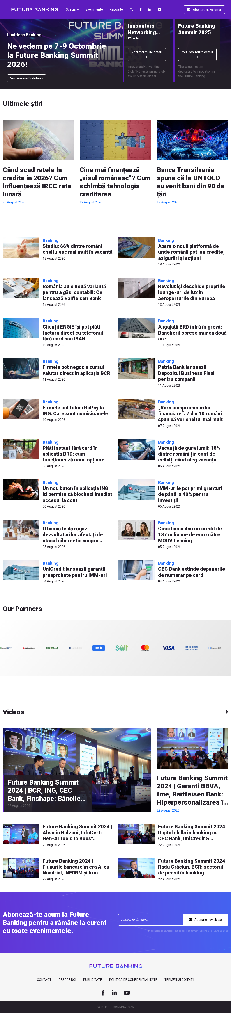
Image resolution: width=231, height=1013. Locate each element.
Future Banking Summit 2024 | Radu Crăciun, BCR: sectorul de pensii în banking (193, 867)
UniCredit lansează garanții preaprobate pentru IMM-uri (75, 572)
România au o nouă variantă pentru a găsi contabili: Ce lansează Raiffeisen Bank (74, 292)
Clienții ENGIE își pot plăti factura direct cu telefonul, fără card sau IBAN (73, 333)
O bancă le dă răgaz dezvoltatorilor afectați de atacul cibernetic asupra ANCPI (73, 537)
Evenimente (94, 9)
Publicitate (92, 979)
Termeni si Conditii (179, 979)
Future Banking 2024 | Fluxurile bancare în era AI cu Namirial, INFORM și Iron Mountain (76, 870)
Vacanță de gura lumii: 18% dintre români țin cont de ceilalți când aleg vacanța (189, 454)
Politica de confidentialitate (133, 979)
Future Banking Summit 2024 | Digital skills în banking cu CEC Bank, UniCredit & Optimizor (193, 835)
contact (44, 979)
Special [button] (71, 9)
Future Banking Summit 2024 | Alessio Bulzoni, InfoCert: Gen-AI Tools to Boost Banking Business (77, 835)
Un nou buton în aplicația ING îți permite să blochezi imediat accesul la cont (77, 494)
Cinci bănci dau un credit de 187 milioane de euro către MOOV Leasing (190, 534)
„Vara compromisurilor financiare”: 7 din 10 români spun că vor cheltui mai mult (190, 413)
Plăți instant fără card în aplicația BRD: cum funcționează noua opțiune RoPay (73, 457)
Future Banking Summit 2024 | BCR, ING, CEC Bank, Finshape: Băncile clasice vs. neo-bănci (44, 794)
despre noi (67, 979)
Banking (50, 240)
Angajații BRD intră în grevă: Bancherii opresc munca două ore (192, 333)
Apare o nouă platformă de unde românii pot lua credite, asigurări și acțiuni (191, 252)
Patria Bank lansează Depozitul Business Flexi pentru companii (186, 373)
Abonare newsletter (206, 9)
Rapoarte (116, 9)
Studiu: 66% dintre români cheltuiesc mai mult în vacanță (78, 249)
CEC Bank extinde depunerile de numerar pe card (191, 572)
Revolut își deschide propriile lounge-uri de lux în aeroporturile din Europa (191, 292)
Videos (13, 712)
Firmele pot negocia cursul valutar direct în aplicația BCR (76, 370)
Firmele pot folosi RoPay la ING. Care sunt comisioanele (75, 410)
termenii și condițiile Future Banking (209, 931)
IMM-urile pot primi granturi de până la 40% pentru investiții (190, 494)
